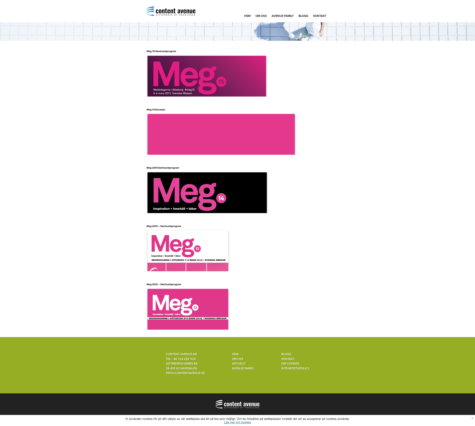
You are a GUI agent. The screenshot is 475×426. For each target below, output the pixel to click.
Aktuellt (239, 363)
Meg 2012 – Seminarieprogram (164, 284)
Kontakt (319, 16)
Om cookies (290, 363)
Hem (247, 16)
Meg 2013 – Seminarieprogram (164, 226)
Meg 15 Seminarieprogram (161, 51)
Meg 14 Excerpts (156, 109)
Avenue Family (283, 16)
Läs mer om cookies (237, 422)
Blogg (303, 16)
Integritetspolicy (295, 368)
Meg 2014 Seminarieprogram (163, 167)
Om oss (261, 16)
